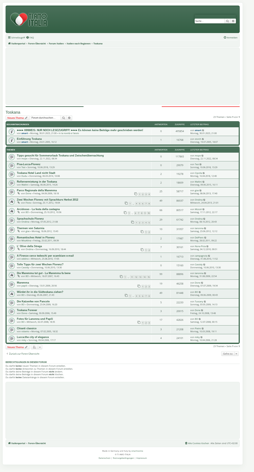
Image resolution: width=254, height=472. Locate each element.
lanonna (199, 228)
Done (28, 193)
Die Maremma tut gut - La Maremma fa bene (43, 273)
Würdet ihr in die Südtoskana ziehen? (40, 291)
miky (23, 340)
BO (27, 212)
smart (24, 133)
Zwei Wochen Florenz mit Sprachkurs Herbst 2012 (47, 199)
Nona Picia (200, 246)
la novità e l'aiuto (70, 133)
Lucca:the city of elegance (33, 337)
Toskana (13, 112)
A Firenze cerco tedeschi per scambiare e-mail (45, 255)
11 (132, 277)
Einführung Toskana (29, 138)
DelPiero (199, 237)
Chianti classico (27, 328)
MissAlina (26, 240)
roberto (25, 331)
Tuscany (199, 301)
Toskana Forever (27, 310)
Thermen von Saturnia (30, 228)
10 (149, 213)
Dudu (24, 175)
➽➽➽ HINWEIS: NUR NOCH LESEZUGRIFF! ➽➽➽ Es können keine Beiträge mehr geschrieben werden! (80, 130)
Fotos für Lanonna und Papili (35, 318)
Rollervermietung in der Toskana (37, 181)
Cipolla (198, 172)
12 (136, 277)
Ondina (199, 199)
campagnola (201, 255)
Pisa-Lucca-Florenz (28, 164)
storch (198, 138)
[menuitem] (30, 37)
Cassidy (25, 267)
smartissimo (137, 450)
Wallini (24, 184)
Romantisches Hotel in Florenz (36, 237)
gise (197, 190)
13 (140, 277)
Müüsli (198, 209)
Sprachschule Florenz (30, 218)
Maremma (23, 282)
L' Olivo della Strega (29, 246)
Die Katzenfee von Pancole (33, 301)
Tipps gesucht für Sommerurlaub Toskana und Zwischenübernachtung (60, 155)
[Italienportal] (30, 20)
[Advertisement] (123, 76)
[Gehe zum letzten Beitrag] (203, 130)
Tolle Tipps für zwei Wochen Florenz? (40, 264)
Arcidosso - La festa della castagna (38, 209)
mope (24, 158)
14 (144, 277)
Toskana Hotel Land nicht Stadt (36, 172)
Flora (28, 202)
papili (24, 285)
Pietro (198, 328)
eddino (25, 258)
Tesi (23, 167)
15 (149, 277)
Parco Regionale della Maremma (37, 190)
